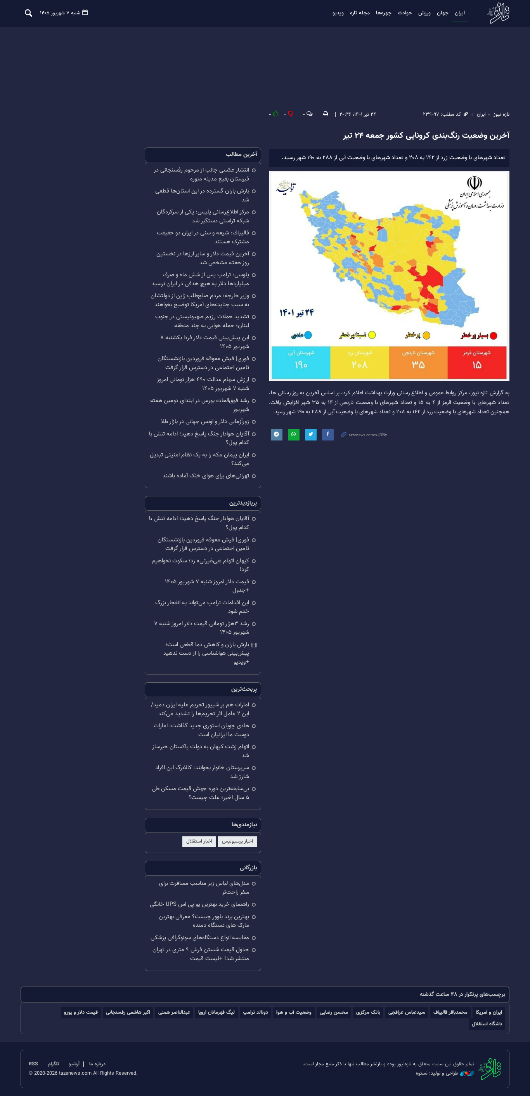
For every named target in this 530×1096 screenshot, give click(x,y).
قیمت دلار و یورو (81, 1012)
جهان (443, 13)
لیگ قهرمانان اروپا (216, 1012)
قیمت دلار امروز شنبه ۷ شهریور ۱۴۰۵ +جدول (207, 586)
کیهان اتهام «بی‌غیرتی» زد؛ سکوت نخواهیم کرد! (200, 565)
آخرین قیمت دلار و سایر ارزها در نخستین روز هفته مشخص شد (202, 258)
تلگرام (53, 1064)
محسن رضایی (334, 1012)
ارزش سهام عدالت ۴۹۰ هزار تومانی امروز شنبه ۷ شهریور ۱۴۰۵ (203, 384)
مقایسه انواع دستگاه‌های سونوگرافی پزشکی (200, 937)
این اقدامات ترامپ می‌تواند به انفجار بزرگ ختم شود (202, 607)
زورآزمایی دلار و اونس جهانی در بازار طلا (205, 421)
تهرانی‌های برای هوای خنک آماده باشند (206, 476)
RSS (33, 1064)
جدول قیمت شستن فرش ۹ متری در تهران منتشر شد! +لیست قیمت (200, 954)
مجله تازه (360, 13)
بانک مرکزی (368, 1012)
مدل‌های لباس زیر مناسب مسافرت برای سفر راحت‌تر (204, 888)
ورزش (424, 13)
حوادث (405, 13)
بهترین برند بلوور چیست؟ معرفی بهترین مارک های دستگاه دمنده (204, 921)
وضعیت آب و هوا (294, 1012)
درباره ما (97, 1064)
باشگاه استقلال (487, 1024)
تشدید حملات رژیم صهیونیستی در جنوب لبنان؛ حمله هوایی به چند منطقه (202, 321)
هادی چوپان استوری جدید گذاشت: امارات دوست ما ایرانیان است (201, 730)
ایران (460, 13)
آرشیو (74, 1064)
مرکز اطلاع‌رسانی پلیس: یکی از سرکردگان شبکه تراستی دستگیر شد (203, 216)
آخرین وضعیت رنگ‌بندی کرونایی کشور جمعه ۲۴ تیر (426, 136)
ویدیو (338, 13)
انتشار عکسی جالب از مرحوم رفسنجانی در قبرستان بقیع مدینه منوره (201, 175)
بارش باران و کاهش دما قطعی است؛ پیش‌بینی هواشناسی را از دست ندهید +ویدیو (206, 653)
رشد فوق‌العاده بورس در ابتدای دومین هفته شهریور (199, 405)
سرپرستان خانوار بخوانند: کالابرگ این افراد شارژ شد (202, 772)
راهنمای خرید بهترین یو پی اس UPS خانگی (199, 904)
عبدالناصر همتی (174, 1012)
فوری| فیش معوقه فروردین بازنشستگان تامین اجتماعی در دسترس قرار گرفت (203, 363)
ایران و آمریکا (489, 1012)
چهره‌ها (383, 13)
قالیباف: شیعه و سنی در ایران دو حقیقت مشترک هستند (203, 237)
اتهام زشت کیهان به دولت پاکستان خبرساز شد (200, 751)
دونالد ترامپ (255, 1012)
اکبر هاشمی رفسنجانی (128, 1012)
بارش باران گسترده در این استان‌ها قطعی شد (202, 196)
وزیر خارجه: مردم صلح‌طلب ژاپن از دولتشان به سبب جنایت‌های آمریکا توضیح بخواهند (200, 300)
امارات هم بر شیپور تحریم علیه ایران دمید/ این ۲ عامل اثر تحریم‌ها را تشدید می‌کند (200, 709)
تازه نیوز (495, 13)
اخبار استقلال (199, 841)
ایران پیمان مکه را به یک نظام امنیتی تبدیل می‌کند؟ (199, 459)
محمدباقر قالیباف (450, 1012)
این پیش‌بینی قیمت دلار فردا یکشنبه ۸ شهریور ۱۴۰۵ (204, 342)
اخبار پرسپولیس (237, 841)
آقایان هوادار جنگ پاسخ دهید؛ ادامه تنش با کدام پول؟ (199, 438)
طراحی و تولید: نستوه (437, 1073)
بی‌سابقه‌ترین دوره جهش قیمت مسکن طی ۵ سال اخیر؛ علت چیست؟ (200, 793)
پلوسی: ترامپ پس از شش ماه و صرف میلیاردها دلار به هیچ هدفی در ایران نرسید (200, 279)
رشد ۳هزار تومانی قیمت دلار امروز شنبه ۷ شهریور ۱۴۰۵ (201, 628)
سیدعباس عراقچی (406, 1012)
